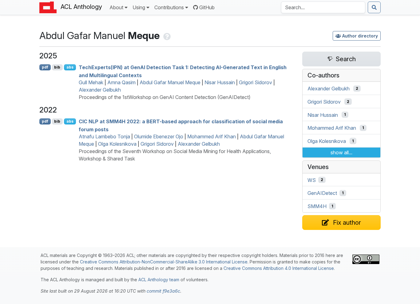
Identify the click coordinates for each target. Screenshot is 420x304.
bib (57, 67)
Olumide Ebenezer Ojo (158, 136)
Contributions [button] (169, 7)
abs (69, 67)
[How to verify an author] (166, 35)
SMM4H (317, 206)
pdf (45, 67)
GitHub (207, 7)
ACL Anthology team (158, 279)
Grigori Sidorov (255, 82)
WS (311, 180)
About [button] (116, 7)
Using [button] (139, 7)
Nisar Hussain (219, 82)
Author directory (360, 35)
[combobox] (323, 7)
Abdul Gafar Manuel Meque (170, 82)
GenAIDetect (322, 193)
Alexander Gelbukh (100, 90)
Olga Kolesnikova (117, 144)
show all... (341, 152)
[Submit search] (374, 7)
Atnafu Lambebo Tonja (104, 136)
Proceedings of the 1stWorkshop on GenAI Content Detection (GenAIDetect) (165, 97)
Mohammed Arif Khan (211, 136)
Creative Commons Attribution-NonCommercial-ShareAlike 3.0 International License (164, 261)
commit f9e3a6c (163, 291)
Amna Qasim (121, 82)
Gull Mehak (91, 82)
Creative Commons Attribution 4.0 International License (279, 268)
